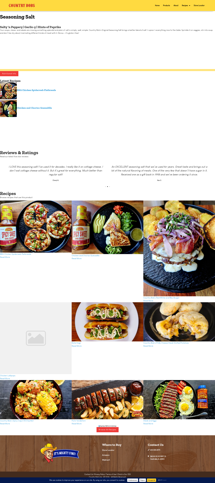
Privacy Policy (99, 474)
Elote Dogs (76, 343)
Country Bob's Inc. (96, 477)
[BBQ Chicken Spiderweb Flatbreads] (8, 91)
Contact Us (88, 474)
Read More (5, 257)
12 (112, 426)
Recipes (185, 5)
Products (166, 5)
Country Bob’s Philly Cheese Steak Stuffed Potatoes (166, 343)
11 (110, 426)
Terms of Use (111, 474)
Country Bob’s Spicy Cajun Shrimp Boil (16, 421)
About (176, 5)
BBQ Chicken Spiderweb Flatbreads (36, 90)
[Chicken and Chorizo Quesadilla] (8, 109)
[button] (2, 22)
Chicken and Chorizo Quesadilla (34, 107)
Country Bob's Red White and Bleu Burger (161, 298)
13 (114, 426)
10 (109, 426)
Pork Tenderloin (79, 421)
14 (115, 426)
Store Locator (199, 5)
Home (157, 5)
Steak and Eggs (150, 421)
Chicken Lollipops (7, 375)
